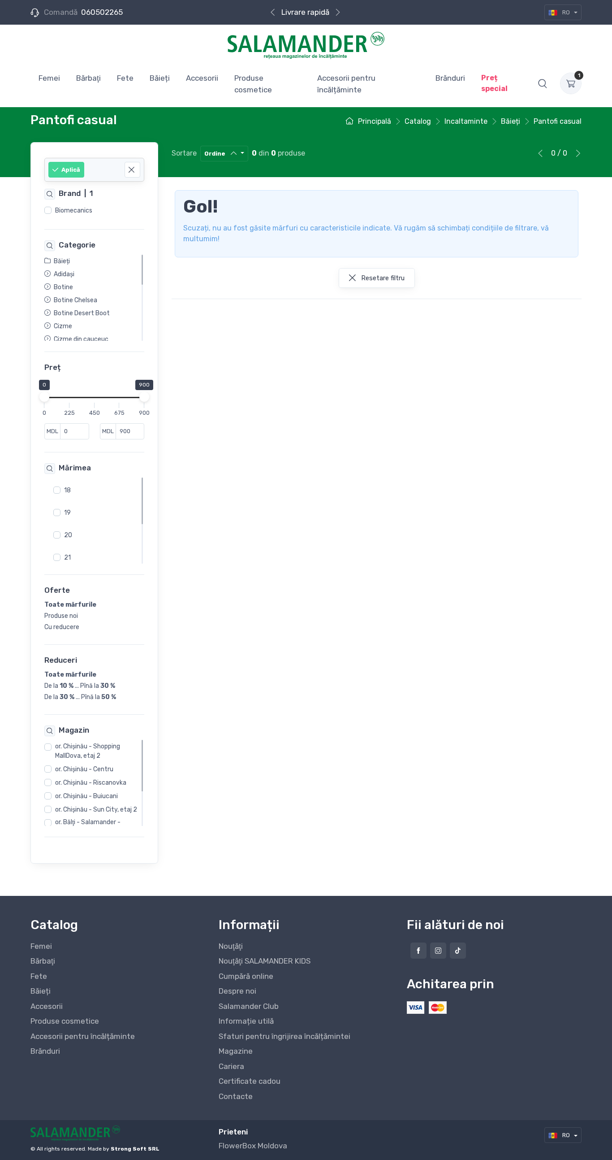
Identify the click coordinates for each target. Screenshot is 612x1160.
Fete (38, 976)
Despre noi (237, 990)
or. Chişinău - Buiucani (86, 796)
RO (566, 12)
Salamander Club (249, 1006)
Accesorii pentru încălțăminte (82, 1036)
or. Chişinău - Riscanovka (90, 782)
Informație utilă (246, 1021)
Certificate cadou (249, 1081)
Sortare (184, 153)
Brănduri (45, 1051)
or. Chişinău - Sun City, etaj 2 (96, 809)
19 (67, 512)
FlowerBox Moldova (253, 1145)
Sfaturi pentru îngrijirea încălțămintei (284, 1036)
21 (67, 557)
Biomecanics (73, 210)
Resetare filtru (382, 278)
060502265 (102, 12)
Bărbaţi (42, 960)
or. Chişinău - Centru (84, 769)
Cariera (231, 1066)
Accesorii (46, 1006)
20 (68, 535)
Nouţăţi (231, 946)
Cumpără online (246, 976)
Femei (41, 946)
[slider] (44, 397)
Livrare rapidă (305, 12)
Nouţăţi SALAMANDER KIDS (264, 960)
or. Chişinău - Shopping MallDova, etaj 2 (87, 751)
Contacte (236, 1096)
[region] (94, 210)
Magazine (236, 1051)
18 (67, 490)
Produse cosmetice (64, 1021)
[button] (542, 83)
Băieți (40, 990)
